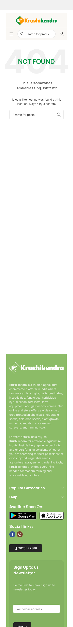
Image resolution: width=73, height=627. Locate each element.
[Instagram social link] (20, 534)
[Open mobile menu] (11, 34)
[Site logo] (36, 20)
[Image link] (36, 367)
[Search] (59, 114)
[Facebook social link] (12, 534)
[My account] (62, 34)
